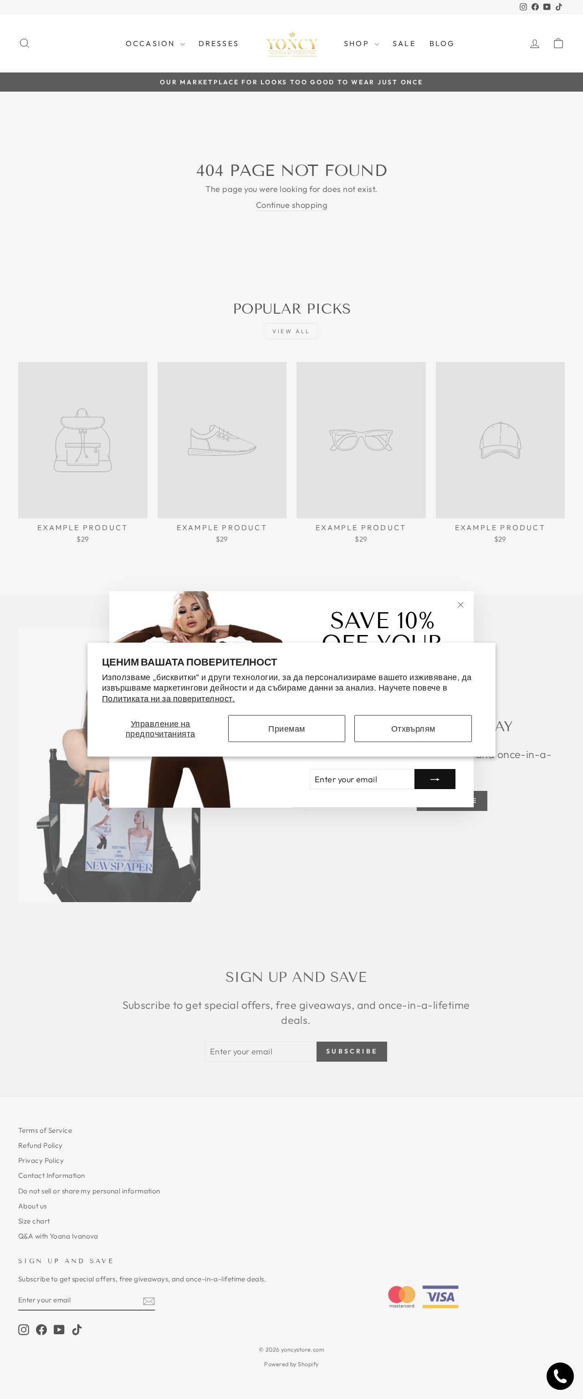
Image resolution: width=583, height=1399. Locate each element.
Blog (442, 43)
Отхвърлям (413, 728)
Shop (358, 43)
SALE (404, 43)
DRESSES (219, 43)
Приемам (286, 728)
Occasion (152, 43)
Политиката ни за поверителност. (168, 698)
